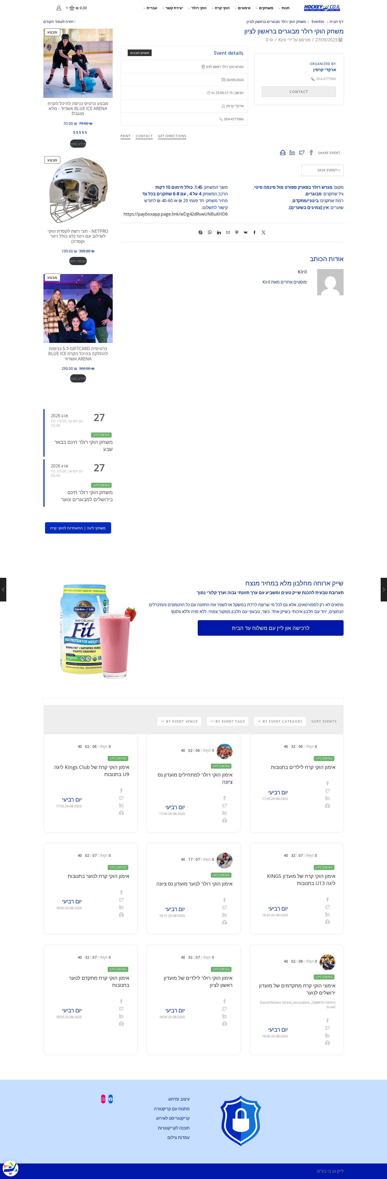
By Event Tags (229, 721)
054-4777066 (326, 78)
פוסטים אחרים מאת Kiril (284, 282)
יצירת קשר (174, 7)
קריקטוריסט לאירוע (173, 1118)
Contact (144, 136)
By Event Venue (181, 721)
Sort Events (324, 721)
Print (126, 136)
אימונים (244, 7)
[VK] (245, 232)
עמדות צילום (178, 1137)
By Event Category (282, 721)
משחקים (266, 7)
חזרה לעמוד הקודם (58, 21)
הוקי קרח (222, 7)
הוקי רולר (198, 7)
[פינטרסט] (236, 232)
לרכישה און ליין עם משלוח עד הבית (271, 627)
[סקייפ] (202, 232)
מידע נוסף (78, 143)
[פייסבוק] (254, 232)
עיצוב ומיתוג (179, 1099)
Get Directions (172, 136)
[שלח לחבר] (228, 232)
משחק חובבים (139, 53)
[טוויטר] (262, 232)
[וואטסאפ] (209, 232)
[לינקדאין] (219, 232)
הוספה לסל (78, 260)
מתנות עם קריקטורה (172, 1109)
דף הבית (336, 21)
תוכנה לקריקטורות (174, 1128)
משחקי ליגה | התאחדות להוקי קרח (78, 527)
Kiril (282, 40)
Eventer (317, 21)
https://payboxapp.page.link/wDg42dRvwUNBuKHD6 (175, 214)
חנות (286, 7)
